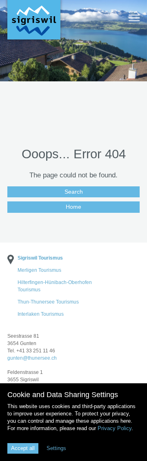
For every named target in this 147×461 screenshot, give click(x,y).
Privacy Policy (114, 428)
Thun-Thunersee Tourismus (48, 302)
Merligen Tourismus (39, 270)
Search (74, 191)
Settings (56, 448)
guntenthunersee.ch (32, 358)
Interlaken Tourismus (41, 314)
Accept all (23, 448)
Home (73, 206)
